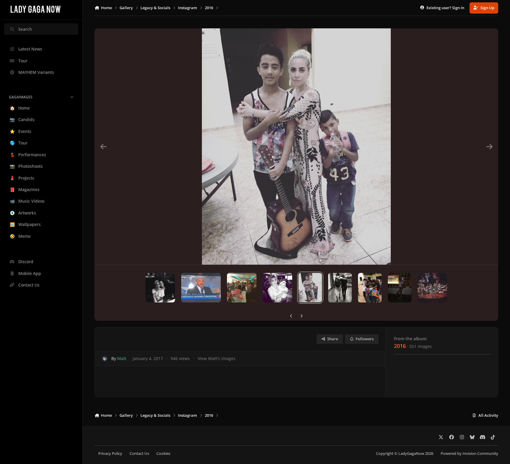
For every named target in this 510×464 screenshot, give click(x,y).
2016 (400, 345)
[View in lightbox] (296, 146)
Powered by (469, 453)
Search (25, 29)
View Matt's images (217, 358)
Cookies (163, 453)
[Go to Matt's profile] (105, 358)
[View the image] (160, 287)
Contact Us (139, 453)
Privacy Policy (110, 453)
